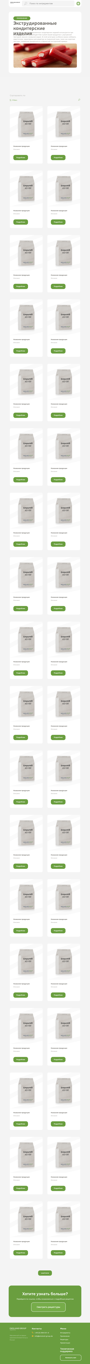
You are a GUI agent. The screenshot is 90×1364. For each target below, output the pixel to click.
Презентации (65, 1343)
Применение (64, 1336)
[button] (70, 1358)
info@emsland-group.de (44, 1336)
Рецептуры (64, 1339)
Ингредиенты (65, 1333)
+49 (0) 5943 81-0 (42, 1333)
